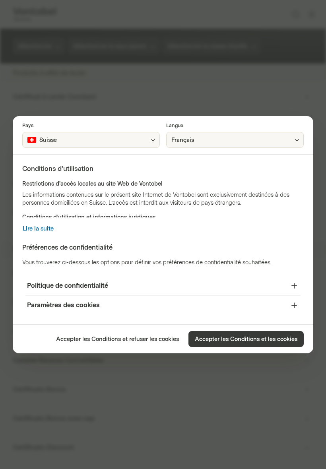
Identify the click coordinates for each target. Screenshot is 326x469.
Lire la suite (38, 228)
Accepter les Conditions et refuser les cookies (117, 339)
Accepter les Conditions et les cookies (246, 339)
